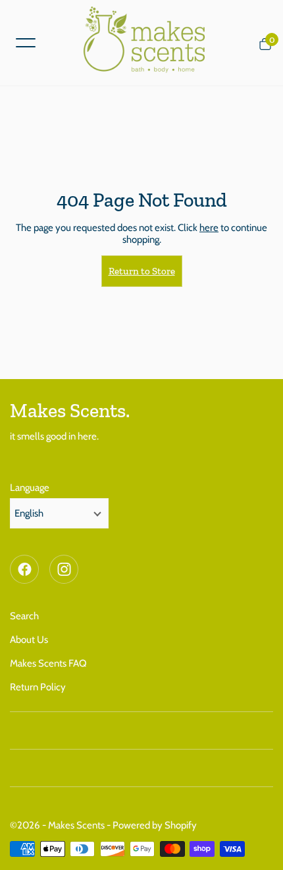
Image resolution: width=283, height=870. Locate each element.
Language (29, 488)
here (209, 228)
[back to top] (260, 847)
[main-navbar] (25, 42)
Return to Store (142, 271)
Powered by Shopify (155, 825)
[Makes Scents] (149, 43)
